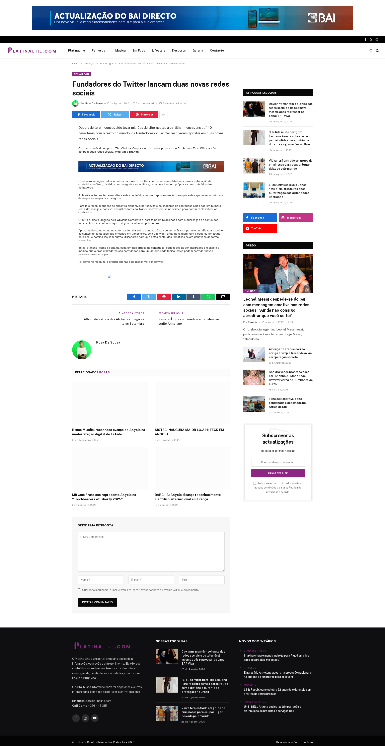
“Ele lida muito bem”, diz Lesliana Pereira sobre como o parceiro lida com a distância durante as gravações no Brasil (290, 138)
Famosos (98, 50)
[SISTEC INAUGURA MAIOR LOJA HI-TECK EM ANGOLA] (192, 403)
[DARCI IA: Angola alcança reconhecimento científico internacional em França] (192, 468)
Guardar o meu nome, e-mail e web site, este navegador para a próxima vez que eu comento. (140, 590)
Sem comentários (146, 103)
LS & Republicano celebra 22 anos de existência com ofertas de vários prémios (277, 691)
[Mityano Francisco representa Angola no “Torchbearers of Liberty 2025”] (110, 468)
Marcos (248, 685)
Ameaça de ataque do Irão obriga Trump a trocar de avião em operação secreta (290, 353)
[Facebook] (58, 138)
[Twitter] (58, 148)
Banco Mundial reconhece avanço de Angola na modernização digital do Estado (108, 432)
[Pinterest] (58, 169)
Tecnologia (81, 74)
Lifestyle (158, 50)
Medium (121, 151)
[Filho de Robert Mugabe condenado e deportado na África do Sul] (254, 404)
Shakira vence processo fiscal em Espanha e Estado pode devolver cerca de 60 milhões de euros (291, 378)
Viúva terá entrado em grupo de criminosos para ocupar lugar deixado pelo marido (290, 164)
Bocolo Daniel (253, 702)
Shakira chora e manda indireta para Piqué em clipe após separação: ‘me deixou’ (276, 657)
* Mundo (250, 291)
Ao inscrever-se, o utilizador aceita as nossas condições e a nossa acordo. (278, 488)
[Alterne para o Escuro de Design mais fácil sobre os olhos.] (371, 50)
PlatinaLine (76, 50)
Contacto (217, 50)
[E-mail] (58, 179)
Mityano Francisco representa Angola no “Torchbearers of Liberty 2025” (104, 497)
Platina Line (120, 742)
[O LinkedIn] (58, 159)
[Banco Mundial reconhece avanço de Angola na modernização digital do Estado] (110, 403)
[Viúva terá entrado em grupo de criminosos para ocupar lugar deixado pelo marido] (254, 165)
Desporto (179, 50)
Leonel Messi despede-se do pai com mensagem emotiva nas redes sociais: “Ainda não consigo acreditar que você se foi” (276, 307)
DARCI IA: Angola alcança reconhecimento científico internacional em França (188, 497)
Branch (134, 151)
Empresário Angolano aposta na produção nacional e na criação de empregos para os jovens (278, 674)
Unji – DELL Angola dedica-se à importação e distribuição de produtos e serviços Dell (272, 709)
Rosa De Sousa (94, 103)
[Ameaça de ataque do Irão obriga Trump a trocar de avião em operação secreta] (254, 354)
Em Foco (139, 50)
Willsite (308, 742)
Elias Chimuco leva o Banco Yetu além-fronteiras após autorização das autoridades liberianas (289, 191)
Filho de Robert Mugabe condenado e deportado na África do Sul (287, 402)
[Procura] (377, 50)
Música (120, 50)
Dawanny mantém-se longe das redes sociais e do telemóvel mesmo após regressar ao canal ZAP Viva (291, 110)
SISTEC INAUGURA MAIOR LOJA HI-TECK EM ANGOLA (189, 432)
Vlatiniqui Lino (253, 651)
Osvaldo (252, 322)
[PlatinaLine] (32, 50)
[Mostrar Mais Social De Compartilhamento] (163, 114)
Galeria (197, 50)
